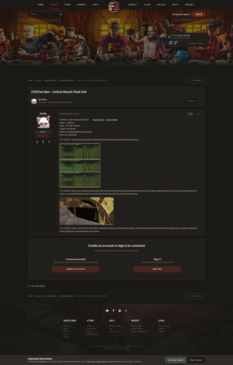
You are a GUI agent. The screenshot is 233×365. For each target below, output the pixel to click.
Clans (65, 334)
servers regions (196, 43)
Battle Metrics (98, 120)
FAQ (111, 329)
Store (89, 326)
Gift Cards (91, 329)
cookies (43, 362)
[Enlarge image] (80, 165)
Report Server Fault (139, 331)
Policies (161, 329)
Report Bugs (136, 326)
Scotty (44, 99)
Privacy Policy (164, 326)
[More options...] (198, 114)
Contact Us (113, 331)
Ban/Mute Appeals (64, 102)
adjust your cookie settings (97, 362)
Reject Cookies (195, 360)
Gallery (66, 337)
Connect (66, 326)
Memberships (92, 334)
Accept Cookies (176, 360)
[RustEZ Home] (114, 6)
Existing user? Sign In (181, 14)
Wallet (89, 331)
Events (66, 331)
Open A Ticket (115, 326)
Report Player (137, 329)
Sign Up (199, 14)
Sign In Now (157, 269)
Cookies (161, 331)
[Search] (61, 14)
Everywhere (52, 14)
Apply (65, 329)
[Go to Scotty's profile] (34, 101)
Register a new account (76, 269)
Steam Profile (111, 120)
